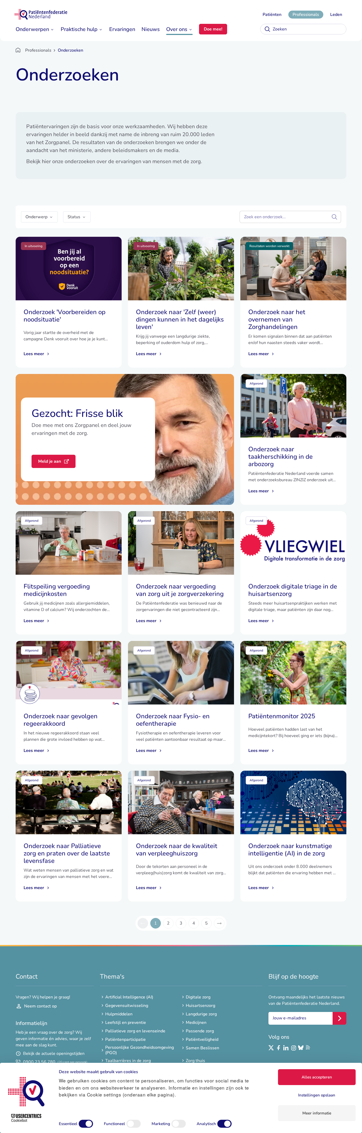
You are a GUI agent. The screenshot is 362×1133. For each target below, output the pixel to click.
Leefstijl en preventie (125, 1022)
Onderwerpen (32, 29)
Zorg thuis (195, 1060)
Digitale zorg (198, 997)
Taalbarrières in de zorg (128, 1060)
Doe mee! (213, 29)
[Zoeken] (267, 29)
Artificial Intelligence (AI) (129, 997)
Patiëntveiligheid (202, 1039)
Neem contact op (40, 1006)
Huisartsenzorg (200, 1005)
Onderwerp (36, 217)
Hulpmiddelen (119, 1014)
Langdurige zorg (201, 1014)
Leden (336, 14)
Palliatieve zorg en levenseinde (135, 1031)
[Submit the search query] (334, 217)
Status (74, 217)
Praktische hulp (79, 29)
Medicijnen (196, 1022)
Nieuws (151, 29)
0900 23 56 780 (55, 1062)
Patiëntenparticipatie (125, 1039)
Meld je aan (49, 461)
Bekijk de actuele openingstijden (54, 1053)
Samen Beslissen (202, 1048)
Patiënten (272, 14)
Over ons (176, 29)
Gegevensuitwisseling (126, 1005)
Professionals (306, 14)
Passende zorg (200, 1031)
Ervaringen (122, 29)
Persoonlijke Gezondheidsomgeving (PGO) (139, 1050)
